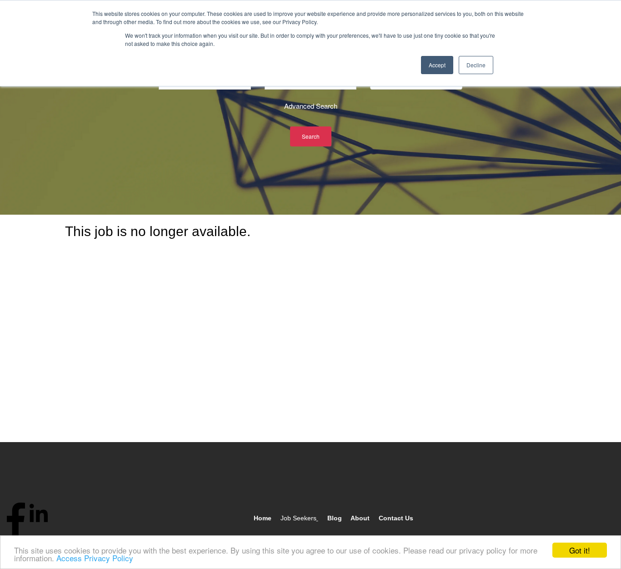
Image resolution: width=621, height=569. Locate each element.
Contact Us (396, 518)
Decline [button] (476, 65)
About (360, 518)
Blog (334, 518)
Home (262, 518)
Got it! (579, 550)
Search (311, 136)
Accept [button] (437, 65)
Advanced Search (310, 106)
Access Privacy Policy (94, 558)
